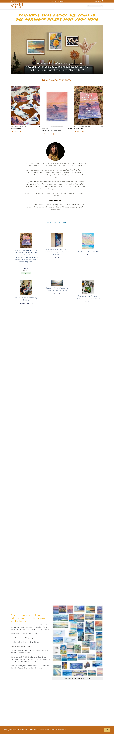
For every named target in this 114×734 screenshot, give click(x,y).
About (42, 6)
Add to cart (17, 131)
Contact (72, 6)
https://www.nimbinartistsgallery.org (23, 638)
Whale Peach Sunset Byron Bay (51, 130)
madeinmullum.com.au (27, 646)
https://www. (15, 646)
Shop (46, 6)
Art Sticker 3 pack (16, 128)
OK (107, 729)
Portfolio (57, 6)
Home (37, 6)
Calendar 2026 (78, 128)
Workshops (65, 6)
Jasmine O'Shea (17, 6)
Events (51, 6)
